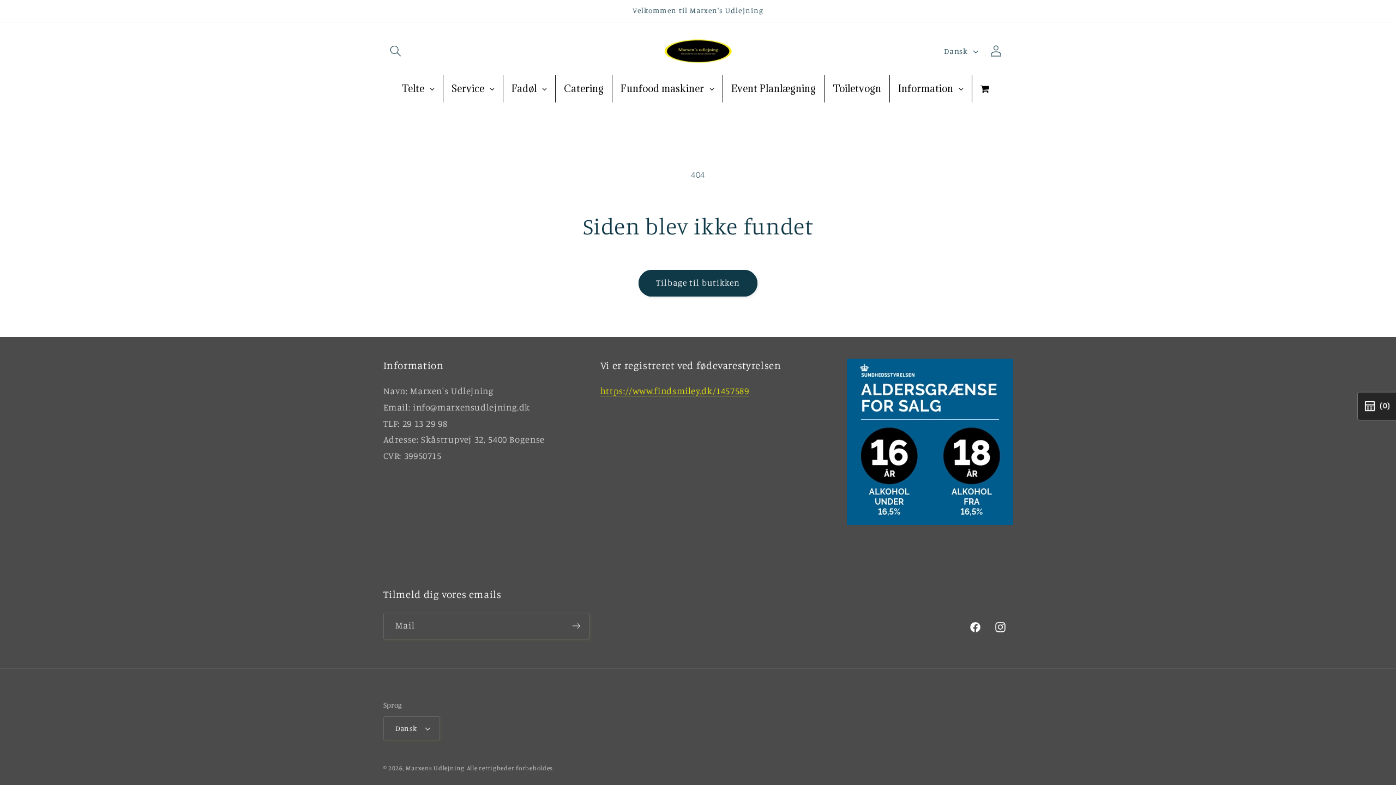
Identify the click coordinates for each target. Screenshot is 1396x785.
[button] (395, 51)
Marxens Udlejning (435, 768)
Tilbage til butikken (698, 282)
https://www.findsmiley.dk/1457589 (674, 390)
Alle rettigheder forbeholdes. (511, 768)
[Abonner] (575, 626)
